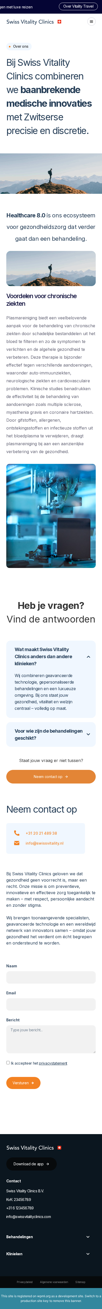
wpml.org (43, 1296)
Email (11, 993)
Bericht (13, 1020)
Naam (11, 966)
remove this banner (67, 1301)
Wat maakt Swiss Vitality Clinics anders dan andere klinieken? (43, 656)
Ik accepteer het (39, 1063)
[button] (91, 21)
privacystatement (53, 1063)
